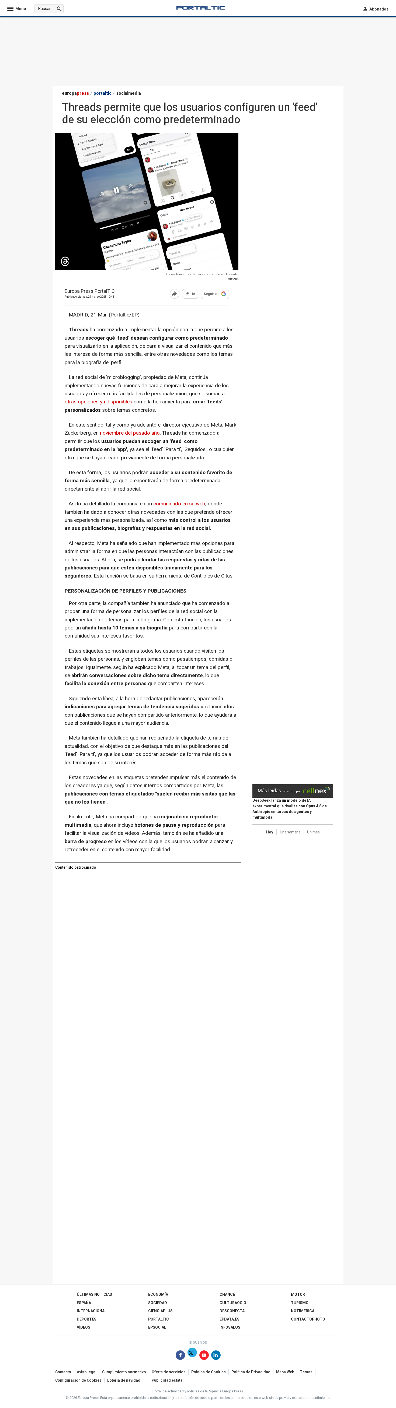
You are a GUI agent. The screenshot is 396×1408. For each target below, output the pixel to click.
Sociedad (157, 1303)
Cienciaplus (160, 1311)
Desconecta (232, 1311)
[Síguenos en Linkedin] (215, 1356)
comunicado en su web (179, 504)
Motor (298, 1294)
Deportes (86, 1319)
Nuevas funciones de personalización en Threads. (201, 274)
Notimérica (302, 1311)
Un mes (313, 832)
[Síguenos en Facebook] (180, 1356)
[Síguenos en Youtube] (204, 1356)
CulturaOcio (233, 1303)
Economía (158, 1294)
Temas (306, 1372)
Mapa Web (285, 1372)
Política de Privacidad (250, 1372)
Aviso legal (86, 1372)
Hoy (269, 832)
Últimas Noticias (94, 1294)
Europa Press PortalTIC (90, 291)
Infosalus (230, 1327)
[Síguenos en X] (192, 1356)
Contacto (63, 1372)
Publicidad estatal (167, 1380)
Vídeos (83, 1327)
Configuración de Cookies (78, 1380)
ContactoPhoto (308, 1319)
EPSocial (157, 1327)
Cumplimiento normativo (124, 1372)
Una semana (290, 832)
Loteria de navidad (123, 1380)
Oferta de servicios (169, 1372)
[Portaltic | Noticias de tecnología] (200, 7)
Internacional (92, 1311)
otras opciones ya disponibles (99, 402)
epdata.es (229, 1319)
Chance (227, 1294)
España (84, 1303)
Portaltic (158, 1319)
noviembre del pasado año (130, 433)
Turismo (299, 1303)
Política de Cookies (208, 1372)
